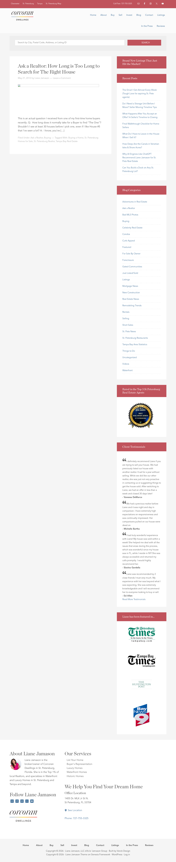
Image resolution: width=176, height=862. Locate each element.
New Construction (131, 293)
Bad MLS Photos (130, 215)
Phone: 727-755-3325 (76, 818)
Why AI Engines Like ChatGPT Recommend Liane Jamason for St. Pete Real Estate (139, 157)
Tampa (39, 4)
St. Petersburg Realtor (44, 141)
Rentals (125, 312)
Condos (126, 234)
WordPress (117, 855)
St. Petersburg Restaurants (135, 338)
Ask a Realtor (37, 138)
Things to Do (128, 351)
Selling (125, 319)
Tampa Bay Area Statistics (134, 345)
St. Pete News (129, 332)
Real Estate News (130, 299)
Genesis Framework (100, 855)
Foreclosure (128, 260)
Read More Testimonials (133, 599)
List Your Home (75, 760)
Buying (47, 138)
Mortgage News (130, 286)
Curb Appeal (128, 241)
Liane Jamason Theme (76, 855)
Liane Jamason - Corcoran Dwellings (23, 16)
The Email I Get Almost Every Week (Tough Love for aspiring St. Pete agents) (139, 93)
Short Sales (127, 325)
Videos (125, 364)
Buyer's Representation (79, 764)
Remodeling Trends (131, 306)
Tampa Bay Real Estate (67, 141)
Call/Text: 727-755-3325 (122, 4)
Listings (126, 280)
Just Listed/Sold (130, 273)
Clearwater (15, 4)
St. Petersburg (28, 4)
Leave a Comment (62, 78)
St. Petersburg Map (53, 4)
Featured (126, 247)
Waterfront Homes (77, 772)
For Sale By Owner (131, 254)
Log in (127, 855)
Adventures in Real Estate (134, 202)
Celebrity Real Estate (132, 228)
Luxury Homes (74, 768)
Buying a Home (75, 138)
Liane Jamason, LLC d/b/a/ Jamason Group (86, 851)
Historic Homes (75, 776)
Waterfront (127, 370)
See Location (74, 810)
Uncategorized (129, 357)
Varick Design (123, 851)
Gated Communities (132, 267)
